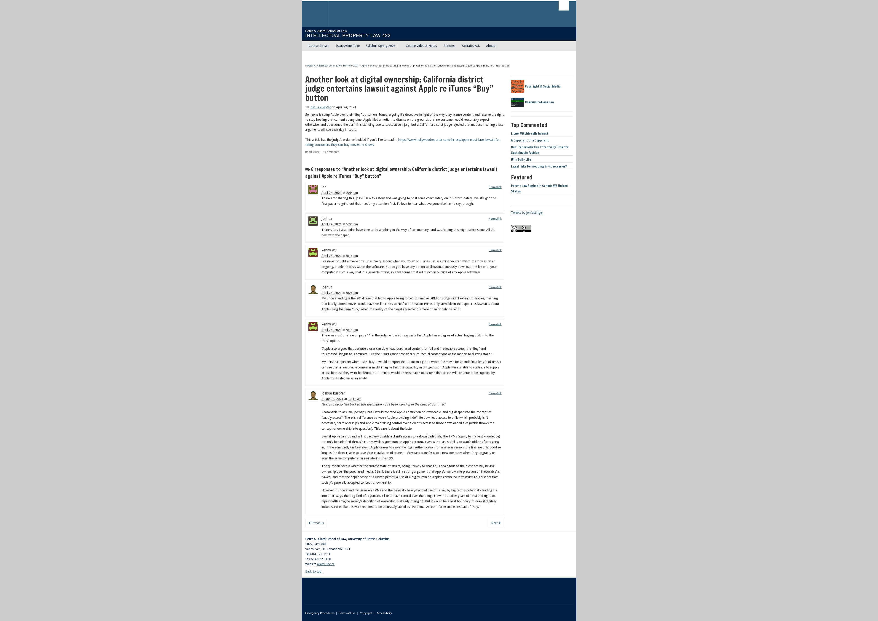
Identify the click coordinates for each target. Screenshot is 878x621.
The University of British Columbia (315, 14)
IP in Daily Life (521, 159)
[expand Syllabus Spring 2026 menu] (399, 45)
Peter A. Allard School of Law (323, 65)
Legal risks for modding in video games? (539, 166)
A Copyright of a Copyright (530, 140)
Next (495, 523)
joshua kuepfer (320, 107)
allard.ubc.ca (326, 564)
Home (347, 65)
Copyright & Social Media (542, 86)
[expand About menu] (499, 45)
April (364, 65)
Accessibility (384, 613)
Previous (317, 523)
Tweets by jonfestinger (527, 212)
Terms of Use (347, 613)
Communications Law (539, 102)
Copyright (366, 613)
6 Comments (331, 152)
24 (371, 65)
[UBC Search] (564, 6)
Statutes (449, 46)
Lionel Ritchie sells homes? (529, 133)
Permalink (495, 187)
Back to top (313, 571)
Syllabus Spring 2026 (381, 46)
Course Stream (319, 46)
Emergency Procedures (320, 613)
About (490, 46)
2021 (356, 65)
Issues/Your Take (348, 46)
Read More (312, 152)
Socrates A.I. (471, 46)
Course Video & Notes (421, 46)
